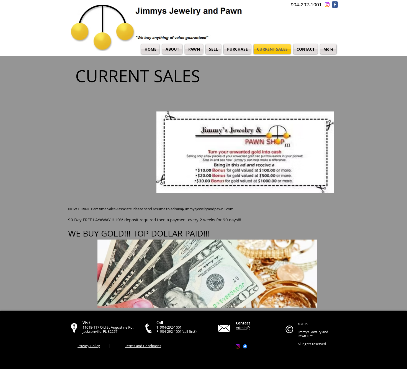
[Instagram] (238, 346)
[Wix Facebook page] (335, 4)
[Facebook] (245, 346)
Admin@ (243, 327)
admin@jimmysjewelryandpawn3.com (202, 208)
